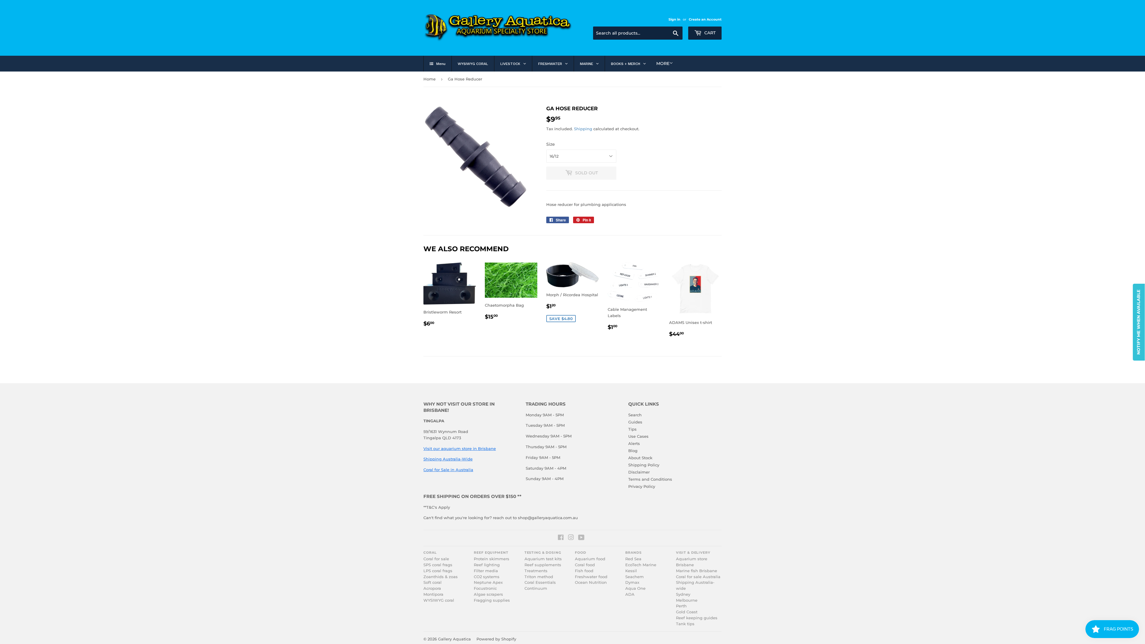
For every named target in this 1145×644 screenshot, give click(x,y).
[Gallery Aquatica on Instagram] (571, 538)
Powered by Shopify (496, 639)
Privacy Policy (641, 486)
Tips (632, 429)
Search (635, 414)
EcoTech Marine (640, 565)
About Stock (640, 457)
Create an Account (705, 19)
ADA (630, 594)
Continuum (535, 588)
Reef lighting (487, 565)
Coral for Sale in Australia (448, 469)
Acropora (432, 588)
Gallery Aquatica (454, 639)
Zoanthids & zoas (440, 577)
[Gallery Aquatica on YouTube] (581, 538)
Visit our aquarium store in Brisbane (459, 448)
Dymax (632, 582)
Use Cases (638, 436)
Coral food (585, 565)
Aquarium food (590, 559)
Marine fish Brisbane (696, 571)
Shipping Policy (643, 465)
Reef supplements (542, 565)
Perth (681, 606)
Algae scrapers (488, 594)
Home (429, 79)
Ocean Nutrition (591, 582)
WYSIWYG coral (438, 600)
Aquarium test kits (543, 559)
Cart (709, 32)
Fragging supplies (492, 600)
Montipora (433, 594)
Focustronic (485, 588)
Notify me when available (1138, 322)
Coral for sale (436, 559)
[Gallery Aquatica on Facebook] (561, 538)
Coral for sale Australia (698, 577)
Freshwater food (591, 577)
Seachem (634, 577)
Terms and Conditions (650, 479)
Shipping (583, 128)
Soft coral (432, 582)
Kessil (631, 571)
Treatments (535, 571)
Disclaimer (639, 472)
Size (550, 144)
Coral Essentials (540, 582)
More (662, 63)
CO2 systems (486, 577)
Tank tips (685, 624)
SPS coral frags (437, 565)
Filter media (486, 571)
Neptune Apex (488, 582)
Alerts (634, 443)
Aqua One (635, 588)
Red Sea (633, 559)
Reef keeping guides (696, 618)
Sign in (674, 19)
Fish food (584, 571)
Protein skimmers (491, 559)
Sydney (683, 594)
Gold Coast (686, 612)
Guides (635, 422)
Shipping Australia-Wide (448, 459)
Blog (633, 450)
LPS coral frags (437, 571)
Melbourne (686, 600)
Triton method (538, 577)
